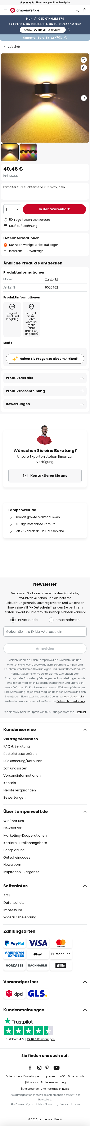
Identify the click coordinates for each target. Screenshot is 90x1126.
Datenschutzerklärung (71, 701)
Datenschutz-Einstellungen (23, 1076)
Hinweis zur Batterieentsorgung (46, 1082)
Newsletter (12, 828)
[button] (10, 152)
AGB (6, 895)
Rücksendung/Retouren (22, 760)
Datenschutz (13, 902)
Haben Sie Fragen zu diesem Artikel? (49, 359)
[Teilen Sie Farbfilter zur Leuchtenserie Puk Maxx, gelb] (84, 67)
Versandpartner (21, 982)
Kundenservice (19, 730)
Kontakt (10, 782)
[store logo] (27, 10)
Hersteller (80, 712)
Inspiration (12, 872)
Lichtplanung (13, 850)
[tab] (45, 763)
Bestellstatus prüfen (20, 753)
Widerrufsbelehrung (19, 917)
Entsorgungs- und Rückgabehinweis (45, 1089)
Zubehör (14, 47)
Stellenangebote (33, 842)
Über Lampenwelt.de (25, 811)
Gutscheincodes (16, 857)
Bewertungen (18, 404)
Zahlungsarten (15, 768)
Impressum (12, 910)
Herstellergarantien (19, 790)
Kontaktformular (74, 696)
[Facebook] (33, 1067)
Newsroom (12, 864)
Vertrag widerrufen (20, 739)
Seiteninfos (15, 886)
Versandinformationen (22, 775)
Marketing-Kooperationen (25, 835)
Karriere (10, 842)
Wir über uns (13, 820)
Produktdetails (19, 378)
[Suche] (77, 10)
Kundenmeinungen (23, 1010)
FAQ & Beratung (16, 746)
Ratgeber (31, 872)
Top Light (51, 279)
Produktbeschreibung (25, 391)
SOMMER (42, 29)
